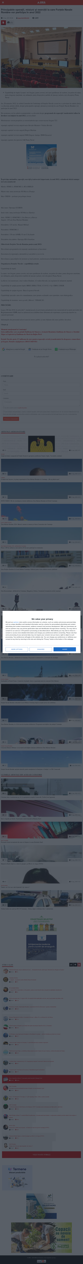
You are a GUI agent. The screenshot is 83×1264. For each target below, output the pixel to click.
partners (16, 622)
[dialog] (41, 632)
